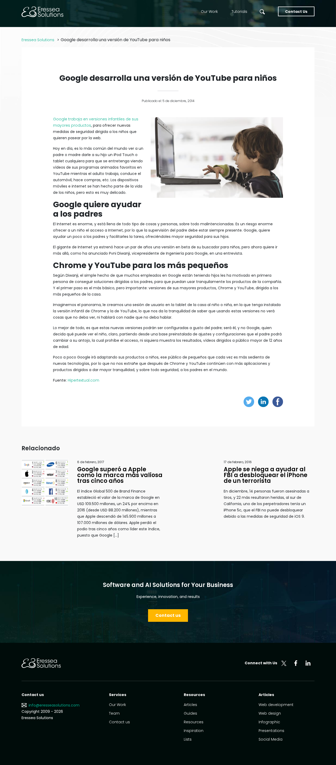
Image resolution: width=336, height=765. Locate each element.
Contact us (168, 615)
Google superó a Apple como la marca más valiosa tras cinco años (119, 475)
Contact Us (296, 11)
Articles (190, 704)
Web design (270, 713)
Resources (193, 722)
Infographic (269, 722)
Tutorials (239, 11)
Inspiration (193, 730)
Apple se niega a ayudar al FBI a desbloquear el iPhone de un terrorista (265, 475)
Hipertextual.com (83, 380)
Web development (276, 704)
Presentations (271, 730)
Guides (190, 713)
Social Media (270, 739)
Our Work (209, 11)
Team (114, 713)
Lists (188, 739)
